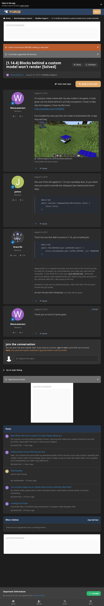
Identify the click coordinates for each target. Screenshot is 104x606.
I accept (95, 593)
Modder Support (49, 75)
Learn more (5, 4)
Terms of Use (38, 595)
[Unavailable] (66, 123)
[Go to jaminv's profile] (18, 182)
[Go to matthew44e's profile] (7, 471)
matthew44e (18, 480)
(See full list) (93, 520)
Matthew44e (16, 470)
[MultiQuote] (35, 168)
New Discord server (16, 379)
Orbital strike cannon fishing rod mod (28, 452)
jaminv (17, 191)
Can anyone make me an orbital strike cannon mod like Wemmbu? (41, 487)
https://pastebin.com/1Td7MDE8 (49, 109)
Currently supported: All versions (22, 54)
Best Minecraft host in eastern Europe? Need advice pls (36, 435)
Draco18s (17, 247)
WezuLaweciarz (16, 75)
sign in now (62, 347)
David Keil (17, 445)
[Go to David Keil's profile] (7, 436)
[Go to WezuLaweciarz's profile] (7, 75)
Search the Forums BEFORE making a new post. (28, 47)
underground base (19, 503)
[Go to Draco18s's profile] (18, 237)
